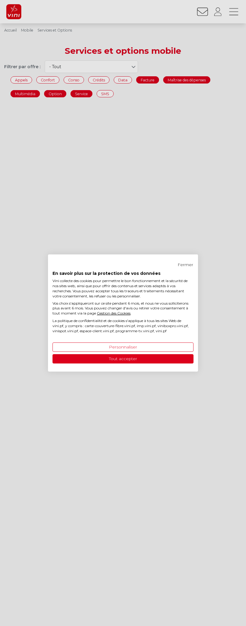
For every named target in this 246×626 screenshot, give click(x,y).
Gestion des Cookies (113, 313)
